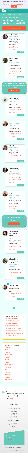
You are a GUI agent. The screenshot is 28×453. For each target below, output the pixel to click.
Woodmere (7, 372)
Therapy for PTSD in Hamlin (11, 323)
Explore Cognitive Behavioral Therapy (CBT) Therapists (14, 28)
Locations (14, 426)
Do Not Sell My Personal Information (14, 418)
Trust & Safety (14, 411)
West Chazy (7, 352)
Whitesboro (7, 366)
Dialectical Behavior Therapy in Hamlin (13, 337)
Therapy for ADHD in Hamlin (11, 322)
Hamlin (3, 14)
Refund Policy (14, 414)
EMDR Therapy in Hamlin (10, 335)
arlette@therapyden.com (14, 408)
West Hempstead (8, 356)
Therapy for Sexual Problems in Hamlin (13, 327)
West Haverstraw (8, 354)
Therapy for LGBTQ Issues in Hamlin (13, 328)
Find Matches (14, 90)
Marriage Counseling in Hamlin (11, 325)
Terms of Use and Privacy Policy (16, 4)
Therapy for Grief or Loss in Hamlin (12, 332)
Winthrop (7, 369)
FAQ (14, 410)
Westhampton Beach (9, 364)
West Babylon (8, 351)
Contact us (14, 407)
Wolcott (6, 371)
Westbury (7, 362)
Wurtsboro (7, 374)
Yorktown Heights (9, 379)
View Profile (20, 51)
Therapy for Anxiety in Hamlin (11, 318)
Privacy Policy (14, 413)
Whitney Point (8, 367)
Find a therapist (14, 423)
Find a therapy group (14, 425)
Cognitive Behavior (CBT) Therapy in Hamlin (14, 333)
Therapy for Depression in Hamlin (12, 320)
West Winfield (8, 361)
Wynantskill (7, 377)
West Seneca (7, 359)
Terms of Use (14, 416)
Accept (14, 6)
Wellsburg (7, 349)
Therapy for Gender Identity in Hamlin (13, 330)
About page (10, 398)
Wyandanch (7, 376)
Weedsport (7, 347)
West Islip (7, 357)
